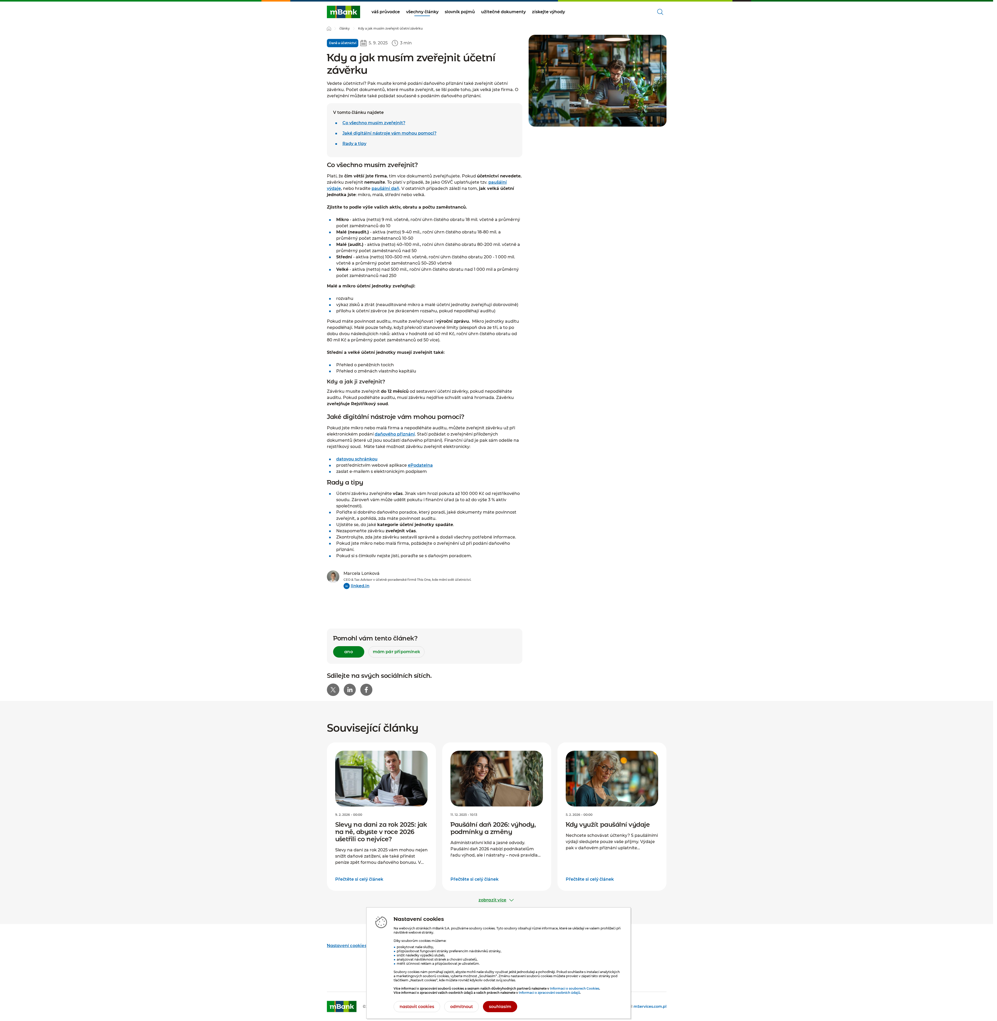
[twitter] (333, 690)
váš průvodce (386, 11)
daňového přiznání (395, 434)
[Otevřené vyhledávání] (660, 12)
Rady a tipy (354, 143)
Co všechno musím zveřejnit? (373, 122)
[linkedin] (349, 690)
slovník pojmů (460, 11)
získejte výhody (548, 11)
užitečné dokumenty (503, 11)
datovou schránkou (357, 459)
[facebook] (366, 690)
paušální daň (385, 188)
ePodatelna (420, 465)
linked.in (360, 585)
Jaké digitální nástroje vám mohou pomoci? (389, 133)
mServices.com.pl (650, 1006)
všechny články (422, 11)
